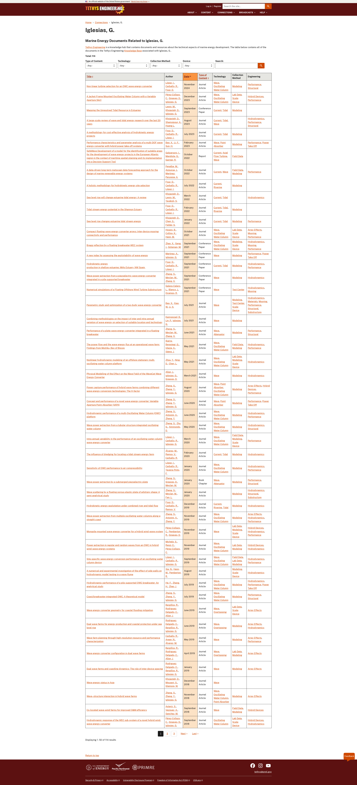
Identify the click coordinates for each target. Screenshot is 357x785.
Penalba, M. (172, 166)
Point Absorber (221, 701)
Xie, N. (169, 569)
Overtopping (220, 612)
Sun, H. (169, 146)
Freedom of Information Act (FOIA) (172, 780)
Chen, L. (173, 363)
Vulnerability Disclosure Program (137, 780)
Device (186, 61)
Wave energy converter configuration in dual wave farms (116, 653)
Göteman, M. (174, 247)
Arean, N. (170, 639)
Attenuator (219, 334)
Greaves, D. (175, 98)
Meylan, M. (171, 277)
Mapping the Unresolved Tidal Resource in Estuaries (114, 110)
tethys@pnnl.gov (263, 772)
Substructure (254, 312)
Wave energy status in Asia (100, 682)
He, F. (169, 583)
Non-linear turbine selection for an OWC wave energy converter (119, 86)
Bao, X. (169, 142)
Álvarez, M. (171, 451)
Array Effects (255, 230)
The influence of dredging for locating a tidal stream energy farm (120, 454)
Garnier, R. (171, 160)
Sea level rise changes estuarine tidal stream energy (114, 221)
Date (187, 76)
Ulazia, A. (170, 348)
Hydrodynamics (256, 118)
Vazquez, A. (172, 710)
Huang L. (170, 125)
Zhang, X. (170, 281)
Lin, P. (169, 320)
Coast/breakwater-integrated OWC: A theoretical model (115, 596)
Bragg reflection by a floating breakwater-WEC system (115, 245)
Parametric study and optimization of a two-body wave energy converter (124, 305)
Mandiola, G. (172, 156)
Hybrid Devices (256, 96)
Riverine (218, 187)
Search (219, 61)
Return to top (92, 755)
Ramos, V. (171, 454)
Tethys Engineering (95, 47)
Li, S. (171, 307)
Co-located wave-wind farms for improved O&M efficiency (117, 710)
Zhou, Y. (170, 360)
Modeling (237, 86)
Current (217, 110)
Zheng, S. (170, 274)
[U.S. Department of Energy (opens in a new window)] (97, 767)
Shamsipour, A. (173, 122)
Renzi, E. (170, 545)
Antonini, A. (171, 415)
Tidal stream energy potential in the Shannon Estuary (114, 209)
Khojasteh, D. (172, 110)
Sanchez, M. (172, 713)
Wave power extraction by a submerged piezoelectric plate (117, 482)
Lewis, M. (170, 106)
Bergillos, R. (172, 605)
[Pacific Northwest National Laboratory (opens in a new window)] (120, 767)
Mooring (252, 233)
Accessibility (112, 780)
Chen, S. (170, 221)
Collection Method (160, 61)
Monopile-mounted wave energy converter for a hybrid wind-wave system (125, 531)
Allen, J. (169, 372)
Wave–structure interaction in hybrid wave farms (112, 696)
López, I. (170, 83)
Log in (208, 6)
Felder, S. (170, 225)
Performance (254, 84)
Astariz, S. (171, 706)
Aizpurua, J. (171, 170)
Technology (124, 61)
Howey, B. (171, 230)
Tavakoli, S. (171, 201)
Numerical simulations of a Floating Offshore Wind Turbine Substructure (124, 289)
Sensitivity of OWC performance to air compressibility (114, 468)
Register (217, 6)
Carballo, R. (172, 86)
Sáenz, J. (170, 351)
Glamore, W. (172, 686)
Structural (253, 88)
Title (89, 76)
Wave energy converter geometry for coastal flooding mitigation (120, 610)
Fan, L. (169, 497)
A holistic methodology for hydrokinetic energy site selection (118, 185)
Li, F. (176, 142)
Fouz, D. (170, 90)
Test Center (238, 289)
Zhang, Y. (170, 389)
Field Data (237, 156)
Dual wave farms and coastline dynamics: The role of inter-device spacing (125, 669)
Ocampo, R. (172, 293)
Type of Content (93, 61)
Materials (253, 301)
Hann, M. (170, 237)
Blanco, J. (173, 289)
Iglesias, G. (171, 102)
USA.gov (197, 780)
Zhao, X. (170, 243)
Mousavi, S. (171, 682)
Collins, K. (171, 233)
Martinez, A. (172, 253)
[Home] (105, 9)
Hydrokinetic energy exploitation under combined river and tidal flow (122, 505)
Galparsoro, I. (173, 152)
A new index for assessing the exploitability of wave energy (117, 255)
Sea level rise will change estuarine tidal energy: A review (116, 197)
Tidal (225, 110)
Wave (216, 83)
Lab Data (237, 94)
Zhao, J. (173, 586)
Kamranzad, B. (173, 317)
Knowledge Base (133, 50)
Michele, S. (171, 541)
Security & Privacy (93, 780)
